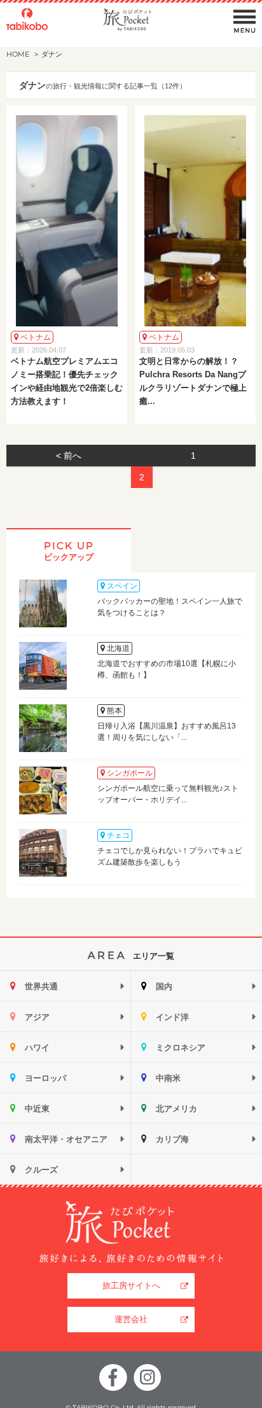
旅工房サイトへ (131, 1285)
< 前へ (68, 455)
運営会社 (131, 1319)
